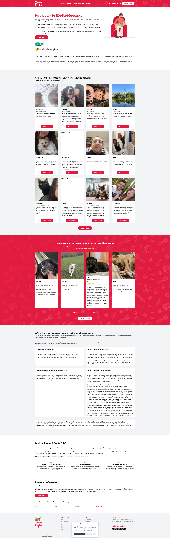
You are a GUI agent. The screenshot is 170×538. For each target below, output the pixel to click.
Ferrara (36, 506)
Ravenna (97, 504)
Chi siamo (88, 519)
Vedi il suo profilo (47, 126)
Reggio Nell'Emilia (99, 506)
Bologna (36, 504)
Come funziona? (64, 521)
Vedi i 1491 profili (85, 228)
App (61, 526)
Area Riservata (115, 3)
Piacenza (77, 506)
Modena (56, 506)
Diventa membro (41, 37)
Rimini (117, 504)
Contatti (88, 521)
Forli (56, 504)
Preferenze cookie (65, 530)
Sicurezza (88, 3)
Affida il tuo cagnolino (79, 3)
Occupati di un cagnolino (66, 3)
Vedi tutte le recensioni (85, 318)
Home (62, 519)
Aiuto (62, 527)
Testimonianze (64, 522)
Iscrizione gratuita (128, 3)
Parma (76, 504)
